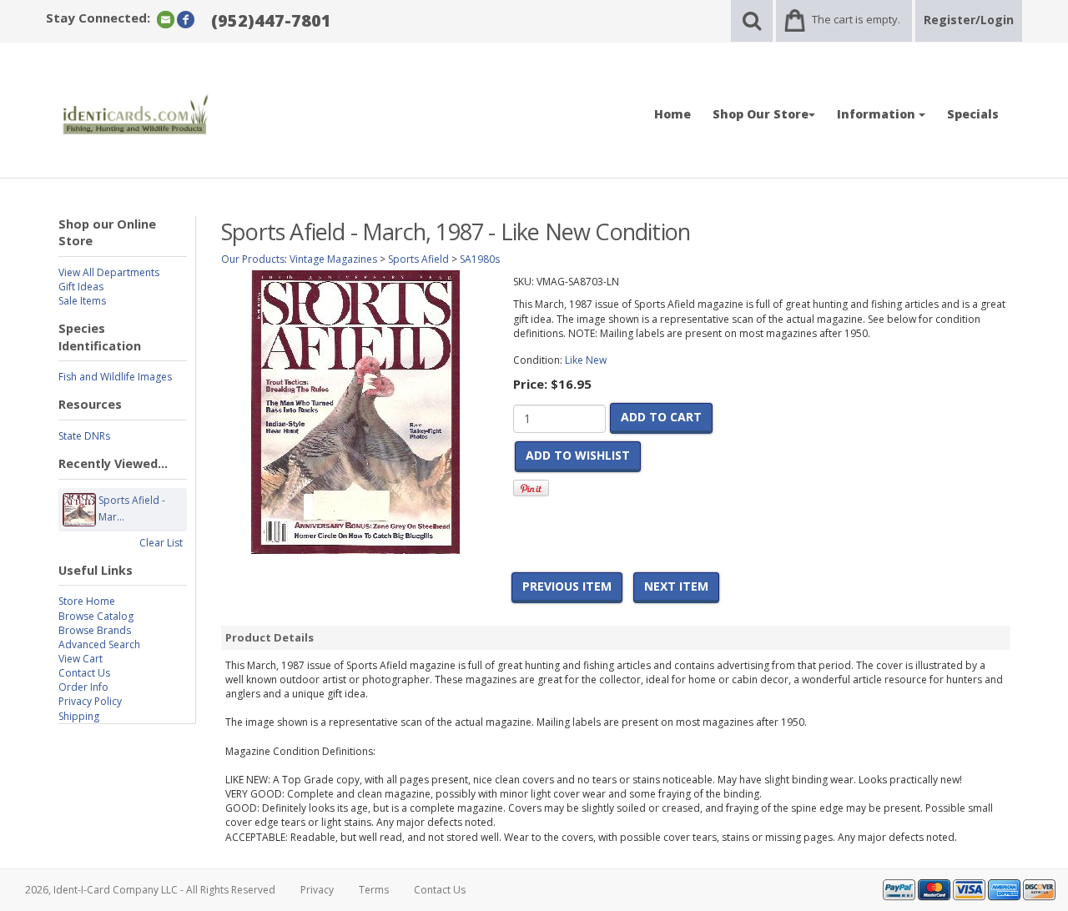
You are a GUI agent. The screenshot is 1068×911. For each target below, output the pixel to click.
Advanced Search (99, 644)
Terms (374, 890)
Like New (586, 360)
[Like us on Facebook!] (185, 19)
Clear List (161, 543)
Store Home (86, 601)
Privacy (317, 890)
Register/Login (969, 20)
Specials (973, 114)
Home (672, 114)
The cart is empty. (856, 19)
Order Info (83, 687)
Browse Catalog (96, 616)
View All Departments (108, 272)
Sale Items (82, 301)
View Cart (80, 659)
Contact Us (84, 673)
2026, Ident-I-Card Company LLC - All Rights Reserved (150, 890)
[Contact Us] (165, 19)
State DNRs (84, 436)
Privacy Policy (90, 701)
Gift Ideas (80, 286)
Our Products (253, 259)
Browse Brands (94, 630)
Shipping (78, 716)
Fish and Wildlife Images (115, 377)
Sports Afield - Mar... (131, 508)
